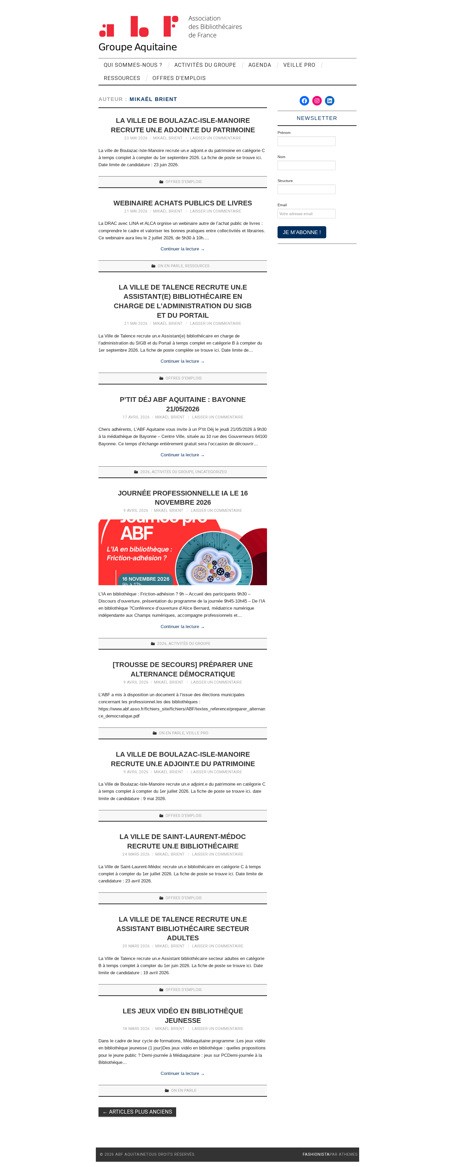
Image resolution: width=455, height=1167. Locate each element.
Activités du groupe (205, 65)
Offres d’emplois (179, 78)
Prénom (284, 132)
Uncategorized (211, 471)
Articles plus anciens (137, 1112)
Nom (281, 157)
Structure (285, 181)
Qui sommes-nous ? (133, 65)
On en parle (170, 266)
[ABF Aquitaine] (170, 34)
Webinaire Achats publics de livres (182, 203)
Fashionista (316, 1154)
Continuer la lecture (183, 248)
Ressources (122, 78)
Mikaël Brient (153, 99)
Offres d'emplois (184, 181)
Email (282, 205)
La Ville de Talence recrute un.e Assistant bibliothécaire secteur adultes (182, 929)
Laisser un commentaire (215, 138)
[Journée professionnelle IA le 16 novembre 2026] (182, 552)
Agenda (259, 65)
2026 (145, 471)
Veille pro (299, 65)
